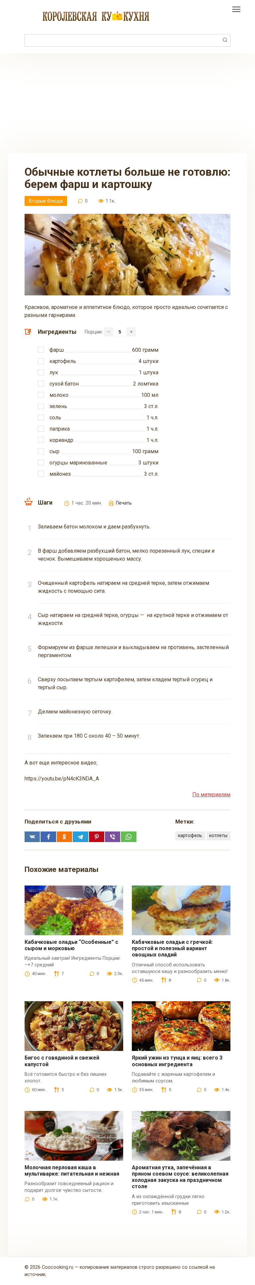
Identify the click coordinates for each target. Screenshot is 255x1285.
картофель (190, 835)
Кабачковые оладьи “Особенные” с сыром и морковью (71, 945)
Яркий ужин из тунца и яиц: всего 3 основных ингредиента (177, 1061)
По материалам (211, 794)
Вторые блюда (46, 201)
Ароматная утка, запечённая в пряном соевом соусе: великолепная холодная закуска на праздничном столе (180, 1177)
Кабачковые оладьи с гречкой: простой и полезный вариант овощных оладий (172, 948)
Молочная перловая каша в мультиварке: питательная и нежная (72, 1170)
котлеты (218, 835)
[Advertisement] (127, 103)
